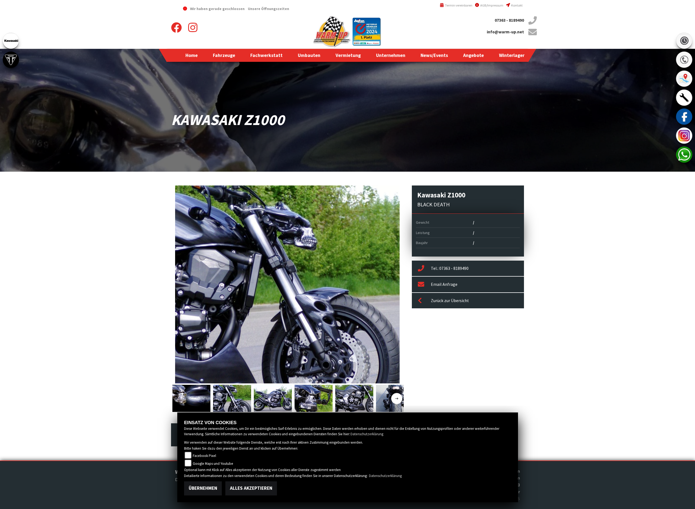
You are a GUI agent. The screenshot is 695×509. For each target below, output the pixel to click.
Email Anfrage (444, 284)
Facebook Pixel (204, 455)
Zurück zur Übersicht (450, 300)
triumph (11, 60)
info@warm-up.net (505, 31)
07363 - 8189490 (509, 20)
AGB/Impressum (491, 5)
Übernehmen (203, 488)
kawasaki (11, 41)
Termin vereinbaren (458, 5)
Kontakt (517, 5)
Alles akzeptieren (251, 488)
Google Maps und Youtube (213, 463)
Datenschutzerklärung (366, 434)
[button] (224, 55)
